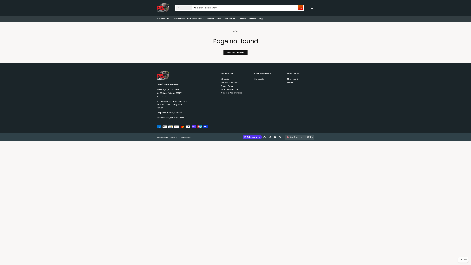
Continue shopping (235, 52)
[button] (312, 8)
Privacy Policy (227, 86)
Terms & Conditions (230, 82)
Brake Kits (178, 18)
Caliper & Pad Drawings (231, 93)
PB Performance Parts (169, 137)
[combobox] (248, 8)
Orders (290, 82)
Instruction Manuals (230, 89)
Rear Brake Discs (194, 18)
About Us (225, 79)
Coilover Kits (163, 18)
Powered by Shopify (184, 137)
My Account (292, 79)
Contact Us (259, 79)
